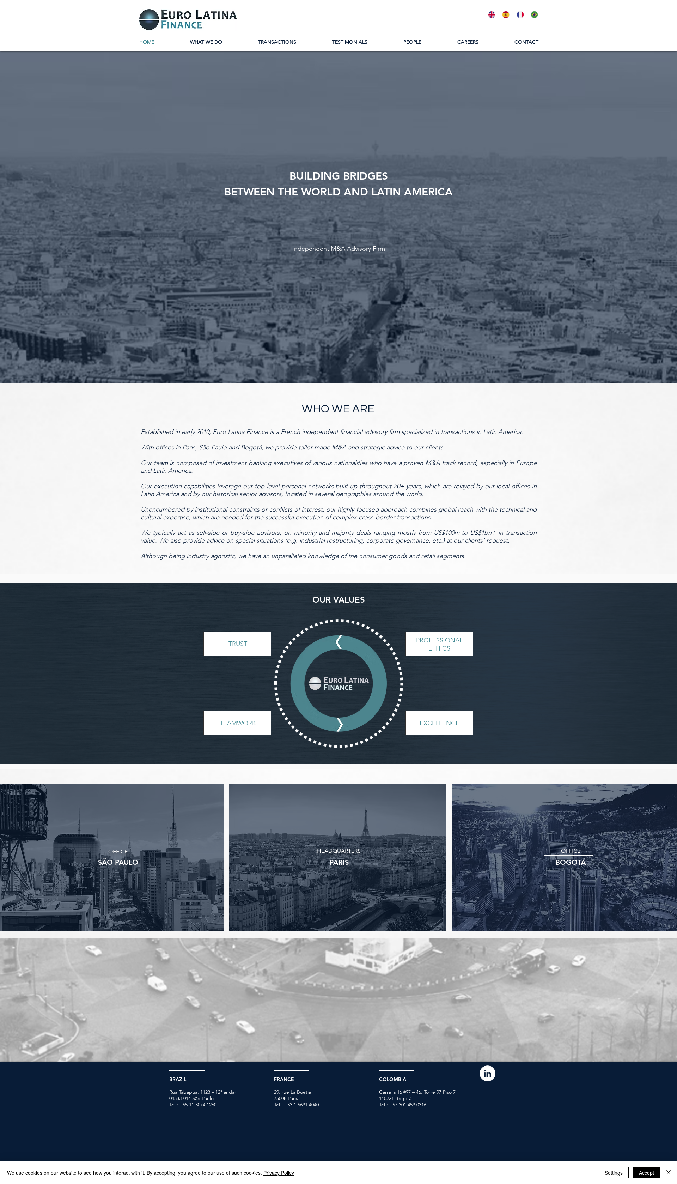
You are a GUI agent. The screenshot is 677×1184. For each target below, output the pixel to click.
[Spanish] (506, 14)
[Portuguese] (534, 14)
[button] (118, 862)
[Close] (668, 1172)
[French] (520, 14)
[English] (492, 14)
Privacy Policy (278, 1172)
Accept (646, 1172)
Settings (614, 1172)
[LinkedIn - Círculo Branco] (487, 1073)
